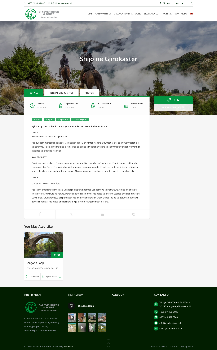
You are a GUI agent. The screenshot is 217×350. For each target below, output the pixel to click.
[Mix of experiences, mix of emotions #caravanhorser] (102, 327)
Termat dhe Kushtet (61, 93)
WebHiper (68, 346)
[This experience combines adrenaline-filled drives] (92, 317)
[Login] (182, 3)
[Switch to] (191, 13)
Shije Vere (63, 119)
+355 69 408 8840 (36, 3)
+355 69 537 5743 (168, 317)
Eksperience (151, 13)
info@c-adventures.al (61, 3)
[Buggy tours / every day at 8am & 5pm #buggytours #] (72, 327)
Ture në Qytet (80, 119)
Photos (89, 93)
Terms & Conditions (158, 346)
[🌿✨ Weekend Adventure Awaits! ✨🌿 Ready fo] (82, 317)
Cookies (174, 346)
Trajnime (166, 13)
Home (89, 13)
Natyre (49, 119)
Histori (37, 119)
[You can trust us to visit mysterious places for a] (92, 327)
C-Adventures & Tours (127, 13)
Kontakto (180, 13)
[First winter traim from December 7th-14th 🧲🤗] (102, 317)
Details (34, 93)
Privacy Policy (187, 346)
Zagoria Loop (35, 262)
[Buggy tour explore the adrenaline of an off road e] (82, 327)
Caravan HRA (103, 13)
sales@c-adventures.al (170, 328)
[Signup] (177, 3)
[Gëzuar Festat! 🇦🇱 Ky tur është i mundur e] (72, 317)
